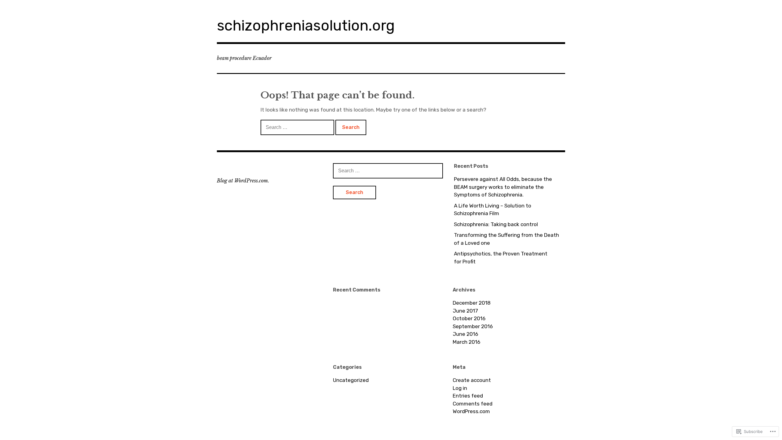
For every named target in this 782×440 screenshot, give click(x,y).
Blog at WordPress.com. (243, 181)
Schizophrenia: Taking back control (496, 224)
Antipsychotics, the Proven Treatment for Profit (500, 258)
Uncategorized (351, 380)
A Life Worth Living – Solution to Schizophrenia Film (492, 210)
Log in (460, 388)
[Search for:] (298, 127)
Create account (472, 380)
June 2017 (465, 311)
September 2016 (473, 326)
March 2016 (466, 342)
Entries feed (468, 396)
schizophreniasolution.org (306, 25)
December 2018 (472, 303)
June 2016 (465, 334)
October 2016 (469, 318)
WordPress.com (471, 411)
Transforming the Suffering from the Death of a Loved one (506, 239)
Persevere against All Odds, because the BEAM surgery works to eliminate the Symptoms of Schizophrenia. (503, 187)
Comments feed (472, 404)
